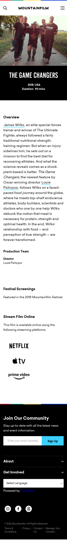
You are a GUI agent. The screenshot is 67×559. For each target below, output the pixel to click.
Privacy (26, 528)
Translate (26, 490)
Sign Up (53, 441)
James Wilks (14, 125)
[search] (5, 8)
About (8, 461)
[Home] (33, 8)
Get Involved (13, 472)
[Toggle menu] (62, 8)
